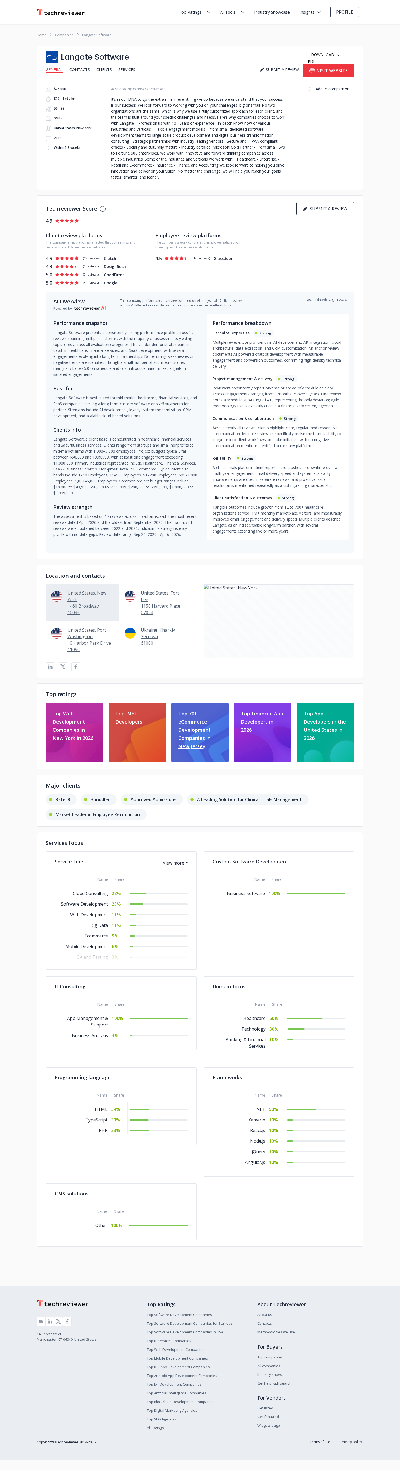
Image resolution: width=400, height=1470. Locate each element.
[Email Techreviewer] (41, 1321)
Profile (344, 12)
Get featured (268, 1416)
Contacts (79, 69)
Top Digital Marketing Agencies (172, 1410)
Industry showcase (273, 1374)
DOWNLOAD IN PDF (323, 58)
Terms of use (320, 1442)
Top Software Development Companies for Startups (190, 1323)
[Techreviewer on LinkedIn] (49, 1321)
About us (264, 1314)
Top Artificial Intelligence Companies (176, 1393)
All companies (268, 1365)
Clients (104, 69)
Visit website (332, 71)
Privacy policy (351, 1442)
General (54, 69)
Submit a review (327, 209)
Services (126, 69)
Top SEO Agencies (162, 1419)
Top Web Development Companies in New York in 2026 (73, 725)
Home (42, 34)
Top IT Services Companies (169, 1340)
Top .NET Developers (128, 717)
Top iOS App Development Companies (178, 1366)
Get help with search (274, 1383)
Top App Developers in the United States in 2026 (325, 725)
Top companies (270, 1357)
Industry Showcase (272, 12)
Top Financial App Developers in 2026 (262, 721)
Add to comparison (332, 88)
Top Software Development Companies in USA (185, 1332)
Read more (184, 305)
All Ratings (155, 1427)
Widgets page (268, 1425)
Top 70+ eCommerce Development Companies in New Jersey (194, 729)
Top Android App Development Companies (182, 1375)
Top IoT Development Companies (174, 1384)
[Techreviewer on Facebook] (67, 1321)
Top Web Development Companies (175, 1349)
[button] (279, 621)
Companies (64, 34)
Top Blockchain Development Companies (180, 1401)
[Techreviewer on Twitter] (58, 1321)
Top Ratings (190, 12)
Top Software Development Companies (179, 1314)
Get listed (265, 1408)
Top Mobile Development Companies (177, 1358)
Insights (307, 12)
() (91, 258)
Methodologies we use (276, 1332)
